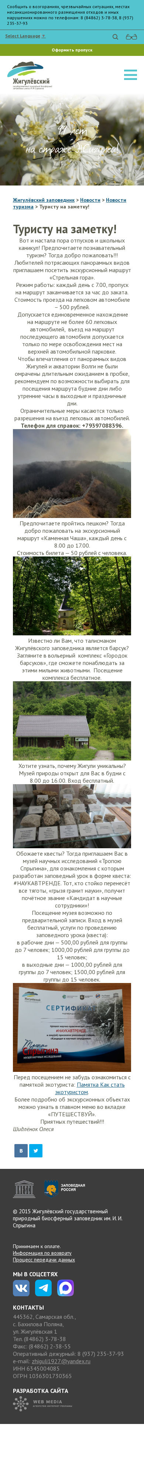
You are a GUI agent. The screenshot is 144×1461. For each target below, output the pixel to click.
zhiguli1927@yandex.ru (61, 1361)
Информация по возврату (42, 1253)
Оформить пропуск (72, 50)
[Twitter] (35, 1150)
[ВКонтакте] (21, 1150)
